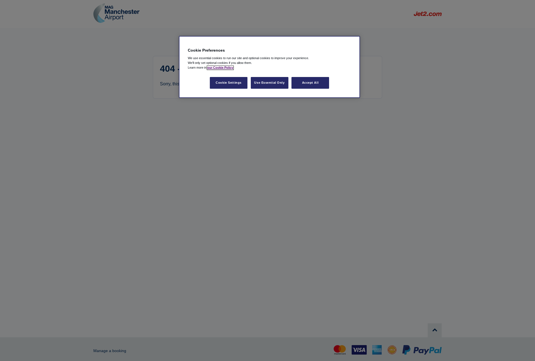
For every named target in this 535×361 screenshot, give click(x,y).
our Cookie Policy (220, 67)
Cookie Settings (229, 83)
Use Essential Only (269, 83)
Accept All (310, 83)
